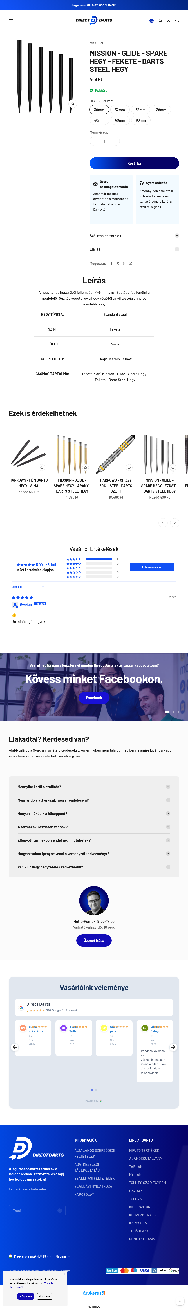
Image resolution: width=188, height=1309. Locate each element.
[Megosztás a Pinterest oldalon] (124, 263)
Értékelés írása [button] (151, 567)
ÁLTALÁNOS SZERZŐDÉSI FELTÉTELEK (94, 1153)
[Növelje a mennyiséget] (114, 141)
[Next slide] (173, 1047)
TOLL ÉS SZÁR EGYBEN (147, 1182)
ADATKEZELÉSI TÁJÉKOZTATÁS (87, 1167)
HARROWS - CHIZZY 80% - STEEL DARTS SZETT (116, 485)
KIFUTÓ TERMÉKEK (144, 1150)
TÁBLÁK (135, 1166)
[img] (22, 597)
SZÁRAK (136, 1190)
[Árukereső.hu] (94, 1294)
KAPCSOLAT (84, 1194)
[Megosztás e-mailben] (130, 263)
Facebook (94, 697)
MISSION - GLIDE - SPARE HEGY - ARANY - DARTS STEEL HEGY (72, 485)
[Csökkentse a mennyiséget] (95, 141)
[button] (74, 559)
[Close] (64, 1273)
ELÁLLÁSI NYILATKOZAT (94, 1186)
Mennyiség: (99, 132)
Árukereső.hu (94, 1307)
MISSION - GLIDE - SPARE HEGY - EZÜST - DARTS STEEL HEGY (159, 485)
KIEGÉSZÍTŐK (139, 1207)
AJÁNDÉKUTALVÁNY (145, 1158)
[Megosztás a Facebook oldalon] (112, 263)
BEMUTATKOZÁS (142, 1239)
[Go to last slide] (15, 1047)
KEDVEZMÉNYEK (142, 1215)
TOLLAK (135, 1198)
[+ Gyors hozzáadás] (42, 467)
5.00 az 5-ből (46, 564)
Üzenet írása (94, 940)
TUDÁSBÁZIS (139, 1231)
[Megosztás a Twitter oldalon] (118, 263)
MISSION (96, 43)
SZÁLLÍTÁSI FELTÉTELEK (94, 1178)
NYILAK (135, 1174)
